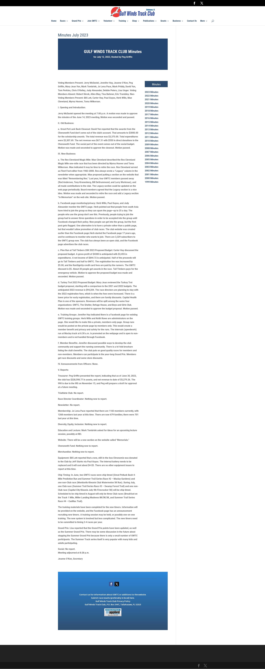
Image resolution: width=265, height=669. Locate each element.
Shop (134, 21)
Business (177, 21)
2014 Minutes (151, 125)
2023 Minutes (151, 92)
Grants (163, 21)
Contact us (84, 594)
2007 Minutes (151, 152)
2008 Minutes (151, 148)
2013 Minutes (151, 129)
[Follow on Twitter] (117, 584)
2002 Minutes (151, 170)
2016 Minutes (151, 118)
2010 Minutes (151, 140)
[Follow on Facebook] (111, 584)
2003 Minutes (151, 167)
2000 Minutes (151, 178)
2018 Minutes (151, 110)
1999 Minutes (151, 182)
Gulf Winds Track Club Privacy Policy (113, 601)
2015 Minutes (151, 122)
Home (53, 21)
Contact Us (192, 21)
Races (62, 21)
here (132, 597)
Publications (148, 21)
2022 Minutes (151, 95)
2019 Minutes (151, 107)
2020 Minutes (151, 103)
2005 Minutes (151, 159)
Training (122, 21)
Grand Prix (76, 21)
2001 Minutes (151, 174)
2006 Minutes (151, 155)
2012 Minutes (151, 133)
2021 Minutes (151, 99)
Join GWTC (92, 21)
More (202, 21)
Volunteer (108, 21)
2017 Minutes (151, 114)
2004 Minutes (151, 163)
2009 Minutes (151, 144)
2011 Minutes (151, 137)
